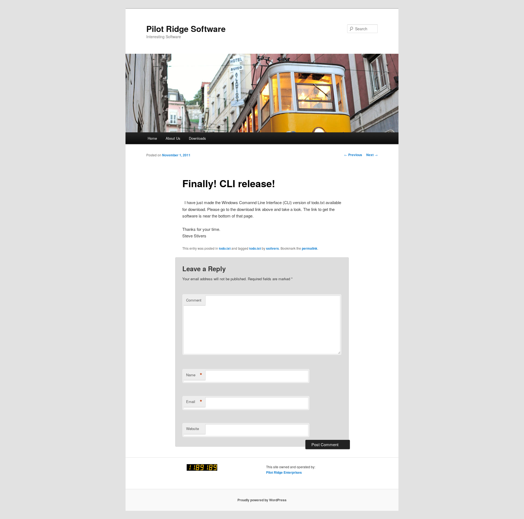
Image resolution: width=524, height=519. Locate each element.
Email (194, 401)
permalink (309, 248)
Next (372, 154)
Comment (193, 300)
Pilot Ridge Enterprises (284, 472)
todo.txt (225, 248)
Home (152, 138)
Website (192, 428)
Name (194, 375)
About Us (173, 138)
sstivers (272, 248)
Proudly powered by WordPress (262, 499)
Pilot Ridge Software (186, 28)
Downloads (197, 138)
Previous (353, 154)
